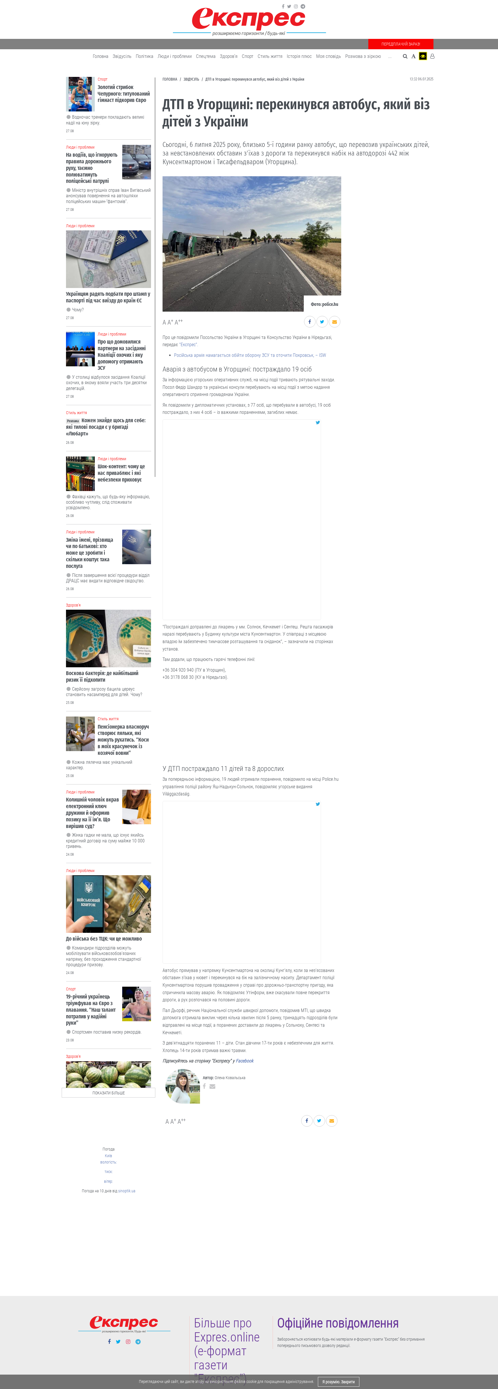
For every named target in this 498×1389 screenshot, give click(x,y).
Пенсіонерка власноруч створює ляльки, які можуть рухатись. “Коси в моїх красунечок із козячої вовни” (123, 739)
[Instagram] (296, 6)
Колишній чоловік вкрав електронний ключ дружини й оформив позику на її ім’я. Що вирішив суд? (92, 812)
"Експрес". (188, 344)
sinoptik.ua (126, 1191)
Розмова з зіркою (363, 56)
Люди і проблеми (175, 56)
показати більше (109, 1093)
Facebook (244, 1061)
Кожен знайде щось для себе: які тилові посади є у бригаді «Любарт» (106, 427)
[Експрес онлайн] (249, 21)
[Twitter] (289, 6)
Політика (144, 56)
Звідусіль (122, 56)
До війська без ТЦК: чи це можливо (104, 938)
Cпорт (247, 56)
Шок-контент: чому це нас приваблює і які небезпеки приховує (121, 473)
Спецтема (206, 56)
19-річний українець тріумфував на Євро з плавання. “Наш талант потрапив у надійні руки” (91, 1009)
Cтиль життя (270, 56)
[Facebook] (283, 6)
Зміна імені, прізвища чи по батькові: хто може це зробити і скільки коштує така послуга (89, 553)
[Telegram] (303, 6)
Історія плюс (299, 56)
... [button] (390, 56)
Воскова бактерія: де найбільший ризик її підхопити (102, 676)
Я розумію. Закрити (338, 1381)
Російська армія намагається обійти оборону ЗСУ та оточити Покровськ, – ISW (250, 355)
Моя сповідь (328, 56)
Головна (100, 56)
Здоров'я (228, 56)
